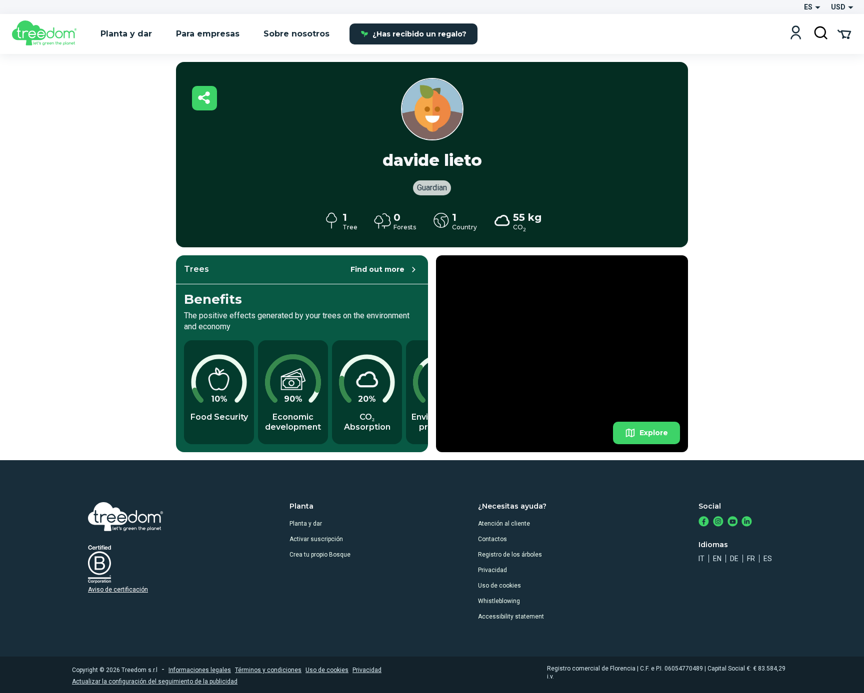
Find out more (377, 269)
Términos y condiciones (268, 670)
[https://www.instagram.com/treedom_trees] (718, 522)
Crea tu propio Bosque (320, 554)
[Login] (795, 33)
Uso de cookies (499, 585)
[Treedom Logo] (48, 33)
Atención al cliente (504, 523)
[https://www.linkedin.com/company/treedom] (747, 522)
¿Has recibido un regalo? (419, 33)
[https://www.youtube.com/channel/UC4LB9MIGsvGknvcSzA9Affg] (733, 522)
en (717, 559)
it (701, 559)
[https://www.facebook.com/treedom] (703, 522)
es (768, 559)
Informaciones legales (199, 670)
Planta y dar (306, 523)
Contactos (492, 539)
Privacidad (492, 570)
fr (751, 559)
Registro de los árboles (510, 554)
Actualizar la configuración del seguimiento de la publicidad (155, 681)
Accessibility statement (511, 616)
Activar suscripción (316, 539)
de (734, 559)
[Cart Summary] (844, 33)
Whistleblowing (499, 601)
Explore (654, 432)
